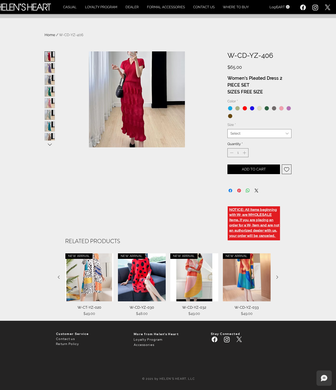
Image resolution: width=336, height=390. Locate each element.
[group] (168, 285)
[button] (70, 7)
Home (50, 35)
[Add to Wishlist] (286, 169)
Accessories (144, 345)
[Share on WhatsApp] (248, 190)
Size (231, 125)
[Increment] (245, 153)
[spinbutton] (238, 153)
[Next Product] (277, 277)
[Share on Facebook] (230, 190)
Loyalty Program (148, 339)
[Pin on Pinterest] (239, 190)
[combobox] (259, 133)
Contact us (65, 339)
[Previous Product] (58, 277)
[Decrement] (231, 153)
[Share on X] (256, 190)
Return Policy (67, 344)
